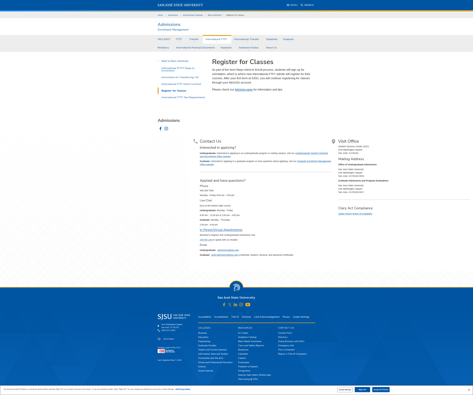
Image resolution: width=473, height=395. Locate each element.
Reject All (362, 389)
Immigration (244, 370)
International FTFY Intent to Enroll (181, 84)
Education (203, 337)
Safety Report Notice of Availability (355, 214)
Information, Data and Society (213, 353)
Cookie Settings (301, 317)
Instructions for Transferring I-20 (180, 77)
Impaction (226, 47)
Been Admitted (214, 15)
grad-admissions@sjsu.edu (224, 255)
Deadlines (272, 39)
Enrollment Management (173, 30)
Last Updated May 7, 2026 (170, 360)
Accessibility (204, 317)
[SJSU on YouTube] (248, 304)
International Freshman (193, 15)
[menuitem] (164, 39)
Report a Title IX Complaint (292, 353)
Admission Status (249, 47)
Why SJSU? (164, 39)
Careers (242, 358)
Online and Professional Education (215, 362)
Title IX (235, 317)
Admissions (173, 15)
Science (202, 366)
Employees (243, 362)
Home (160, 15)
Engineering (204, 341)
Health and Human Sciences (212, 349)
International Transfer (246, 39)
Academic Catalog (247, 337)
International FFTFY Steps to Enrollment (177, 69)
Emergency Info (286, 345)
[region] (236, 390)
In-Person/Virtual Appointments (221, 230)
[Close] (469, 390)
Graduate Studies (207, 345)
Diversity (246, 317)
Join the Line (206, 240)
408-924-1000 (168, 330)
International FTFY (216, 39)
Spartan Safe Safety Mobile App (254, 374)
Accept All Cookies (381, 389)
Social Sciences (205, 370)
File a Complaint (286, 349)
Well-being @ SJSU (248, 379)
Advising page (244, 89)
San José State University (180, 5)
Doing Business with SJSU (291, 341)
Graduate (288, 39)
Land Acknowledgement (267, 317)
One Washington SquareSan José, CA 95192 (171, 326)
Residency (163, 47)
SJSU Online (168, 339)
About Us (271, 47)
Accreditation (221, 317)
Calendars (243, 353)
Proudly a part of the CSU (169, 347)
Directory (283, 337)
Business (202, 332)
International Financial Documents (195, 47)
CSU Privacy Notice (182, 389)
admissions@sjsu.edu (228, 250)
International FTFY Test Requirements (183, 97)
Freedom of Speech (248, 366)
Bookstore (243, 349)
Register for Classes (173, 90)
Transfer (194, 39)
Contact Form (285, 332)
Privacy (286, 317)
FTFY (179, 39)
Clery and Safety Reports (251, 345)
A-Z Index (243, 332)
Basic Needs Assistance (250, 341)
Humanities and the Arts (210, 358)
